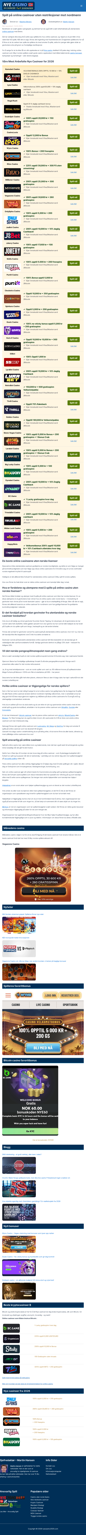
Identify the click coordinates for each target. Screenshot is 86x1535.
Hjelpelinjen (6, 785)
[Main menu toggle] (81, 5)
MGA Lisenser (36, 1513)
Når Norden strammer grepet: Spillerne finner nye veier (23, 914)
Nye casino (48, 50)
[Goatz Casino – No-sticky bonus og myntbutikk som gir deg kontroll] (19, 1267)
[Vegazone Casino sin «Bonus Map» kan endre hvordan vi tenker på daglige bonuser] (19, 972)
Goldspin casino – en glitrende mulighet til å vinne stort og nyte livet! (28, 1280)
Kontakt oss (50, 1466)
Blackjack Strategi (37, 1505)
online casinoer (8, 32)
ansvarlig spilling (11, 759)
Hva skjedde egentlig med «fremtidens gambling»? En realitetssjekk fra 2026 (31, 1201)
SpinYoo (60, 726)
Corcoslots (6, 710)
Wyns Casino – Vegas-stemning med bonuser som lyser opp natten (28, 1233)
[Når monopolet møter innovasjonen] (19, 948)
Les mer (74, 77)
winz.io (61, 715)
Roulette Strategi (37, 1508)
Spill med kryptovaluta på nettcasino (16, 1378)
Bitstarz (5, 718)
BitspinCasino (70, 715)
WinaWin (64, 707)
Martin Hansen (68, 22)
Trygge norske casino (39, 1516)
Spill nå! (73, 71)
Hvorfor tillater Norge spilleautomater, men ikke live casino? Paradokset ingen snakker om (36, 1178)
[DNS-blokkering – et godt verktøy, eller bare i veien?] (19, 1165)
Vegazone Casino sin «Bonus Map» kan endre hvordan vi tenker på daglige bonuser (34, 961)
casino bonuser (76, 53)
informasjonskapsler (53, 1471)
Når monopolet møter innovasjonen (15, 938)
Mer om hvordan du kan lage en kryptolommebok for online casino (27, 1384)
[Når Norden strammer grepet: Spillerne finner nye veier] (19, 925)
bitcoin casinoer (25, 715)
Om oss (49, 1469)
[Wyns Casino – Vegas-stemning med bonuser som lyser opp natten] (19, 1244)
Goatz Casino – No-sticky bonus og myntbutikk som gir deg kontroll (28, 1257)
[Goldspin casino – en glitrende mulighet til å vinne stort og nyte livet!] (19, 1291)
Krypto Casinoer (37, 1503)
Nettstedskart (51, 1474)
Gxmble (72, 707)
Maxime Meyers (26, 22)
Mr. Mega (50, 726)
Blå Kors (5, 807)
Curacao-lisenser (37, 1511)
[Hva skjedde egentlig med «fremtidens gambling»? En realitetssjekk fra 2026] (19, 1212)
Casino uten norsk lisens (40, 1497)
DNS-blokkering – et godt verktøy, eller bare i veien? (21, 1154)
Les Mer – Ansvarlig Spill (9, 1512)
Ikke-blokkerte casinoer (39, 1500)
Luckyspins (41, 726)
